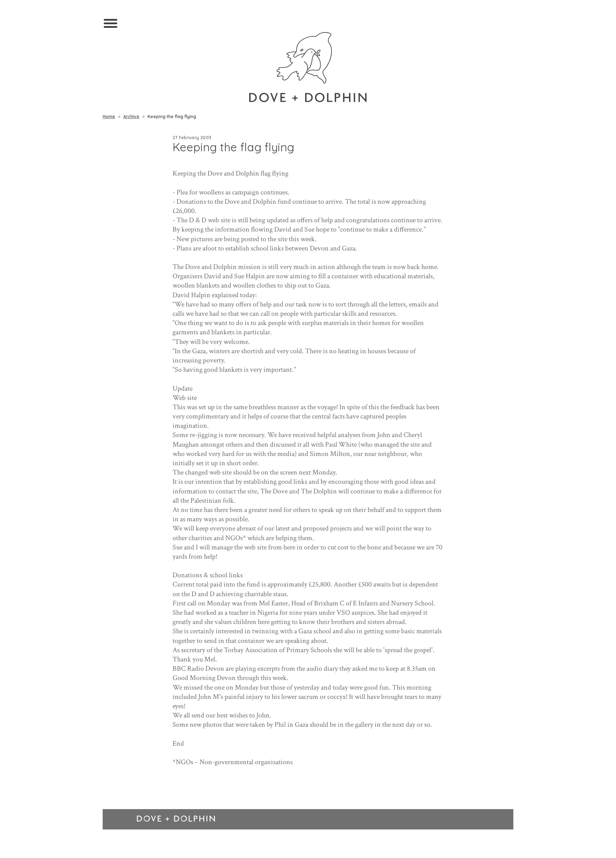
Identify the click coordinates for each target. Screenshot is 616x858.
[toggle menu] (110, 24)
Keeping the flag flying (172, 116)
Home (109, 116)
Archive (131, 116)
